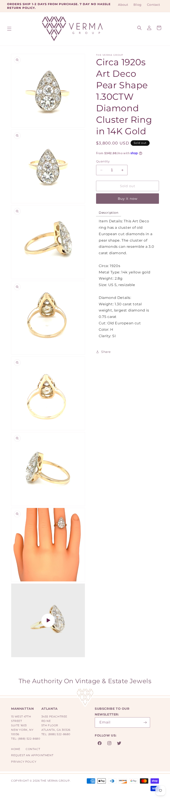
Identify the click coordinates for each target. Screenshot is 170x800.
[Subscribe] (145, 722)
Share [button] (106, 352)
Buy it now (127, 198)
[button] (9, 29)
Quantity (103, 161)
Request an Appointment (32, 755)
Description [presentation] (108, 213)
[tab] (108, 213)
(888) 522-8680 (29, 738)
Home (15, 749)
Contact (33, 749)
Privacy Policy (23, 761)
